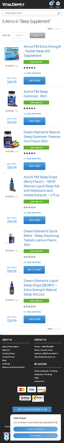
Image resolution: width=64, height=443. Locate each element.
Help (36, 378)
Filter (36, 35)
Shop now (34, 80)
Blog (4, 360)
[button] (30, 68)
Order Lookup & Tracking (45, 371)
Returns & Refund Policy (13, 367)
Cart (51, 5)
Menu (58, 7)
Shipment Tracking (43, 374)
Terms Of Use (8, 357)
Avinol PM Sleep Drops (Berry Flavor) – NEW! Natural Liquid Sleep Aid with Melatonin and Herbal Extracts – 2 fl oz (41, 186)
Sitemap (6, 364)
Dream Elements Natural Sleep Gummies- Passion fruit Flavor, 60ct (42, 136)
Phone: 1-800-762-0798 (43, 346)
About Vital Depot (10, 346)
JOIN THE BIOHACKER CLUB (32, 409)
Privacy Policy (8, 353)
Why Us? (6, 350)
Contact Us (39, 381)
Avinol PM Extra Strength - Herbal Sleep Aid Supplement (42, 51)
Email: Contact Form (43, 350)
